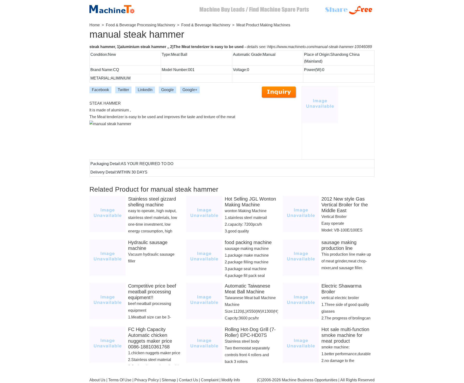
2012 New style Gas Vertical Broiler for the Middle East (344, 204)
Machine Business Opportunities (309, 380)
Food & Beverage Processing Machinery (140, 25)
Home (94, 25)
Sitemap (169, 380)
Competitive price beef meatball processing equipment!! (152, 291)
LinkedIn (145, 90)
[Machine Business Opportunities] (116, 8)
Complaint (209, 380)
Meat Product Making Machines (263, 25)
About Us (97, 380)
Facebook (100, 90)
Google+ (189, 90)
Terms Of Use (119, 380)
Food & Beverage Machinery (205, 25)
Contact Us (188, 380)
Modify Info (230, 380)
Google (167, 90)
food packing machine (248, 242)
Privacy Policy (146, 380)
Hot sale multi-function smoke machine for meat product (345, 335)
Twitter (123, 90)
